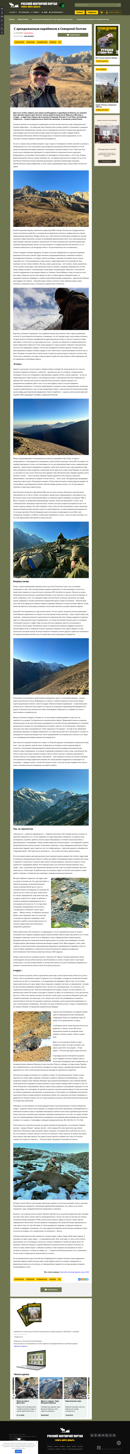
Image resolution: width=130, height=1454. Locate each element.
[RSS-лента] (2, 28)
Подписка (92, 12)
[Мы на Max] (114, 1436)
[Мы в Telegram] (2, 25)
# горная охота (30, 42)
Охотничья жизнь (56, 12)
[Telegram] (87, 1279)
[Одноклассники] (82, 1279)
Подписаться (18, 1337)
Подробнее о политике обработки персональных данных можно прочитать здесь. (18, 1447)
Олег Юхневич (29, 36)
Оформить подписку (20, 1346)
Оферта (64, 1449)
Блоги (74, 1446)
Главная (49, 1446)
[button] (18, 1445)
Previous (14, 1396)
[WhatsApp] (85, 1279)
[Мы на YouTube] (2, 17)
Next (88, 1396)
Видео (45, 12)
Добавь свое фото (102, 110)
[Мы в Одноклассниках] (2, 13)
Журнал (80, 12)
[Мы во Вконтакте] (2, 9)
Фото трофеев (101, 69)
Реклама (58, 1449)
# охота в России (19, 42)
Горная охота (25, 12)
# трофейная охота (42, 42)
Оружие (35, 12)
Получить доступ (102, 61)
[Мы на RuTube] (2, 21)
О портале (51, 1449)
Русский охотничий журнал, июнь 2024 (74, 1272)
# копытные (53, 42)
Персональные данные (74, 1449)
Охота (13, 12)
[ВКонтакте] (79, 1279)
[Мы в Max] (2, 32)
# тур (59, 42)
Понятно (18, 1451)
